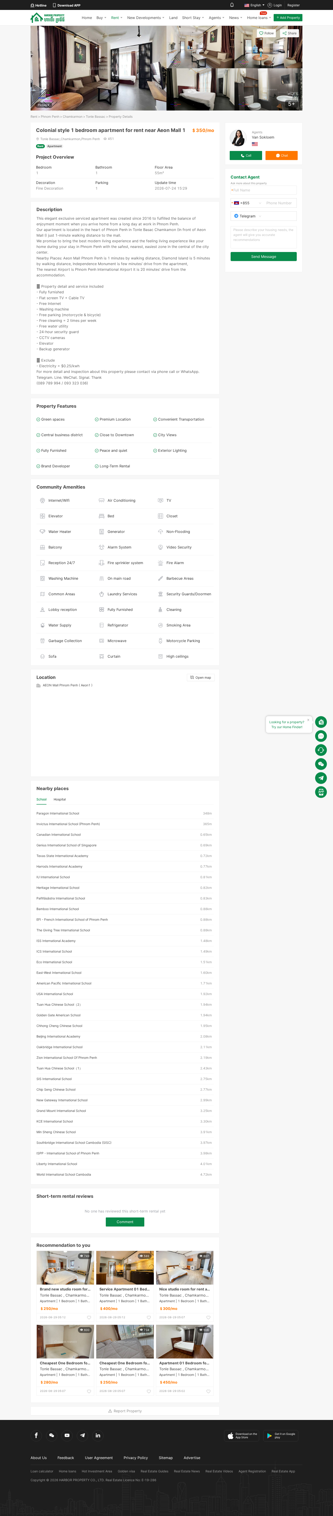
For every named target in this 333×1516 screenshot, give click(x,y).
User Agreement (99, 1457)
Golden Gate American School (58, 1015)
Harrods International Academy (59, 866)
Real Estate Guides (154, 1471)
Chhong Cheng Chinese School (59, 1026)
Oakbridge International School (59, 1047)
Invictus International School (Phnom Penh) (68, 824)
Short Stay (191, 17)
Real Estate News (187, 1471)
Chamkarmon (72, 116)
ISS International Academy (56, 941)
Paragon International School (57, 813)
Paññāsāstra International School (60, 898)
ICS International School (54, 951)
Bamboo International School (57, 909)
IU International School (53, 877)
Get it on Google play (285, 1435)
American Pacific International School (63, 983)
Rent (115, 17)
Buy (100, 17)
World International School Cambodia (63, 1174)
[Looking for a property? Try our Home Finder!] (321, 722)
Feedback (66, 1457)
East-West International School (58, 973)
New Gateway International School (61, 1100)
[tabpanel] (125, 994)
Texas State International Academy (62, 856)
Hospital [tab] (60, 799)
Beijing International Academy (58, 1036)
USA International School (54, 994)
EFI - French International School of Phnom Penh (72, 919)
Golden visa (126, 1471)
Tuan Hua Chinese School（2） (59, 1004)
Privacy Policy (136, 1457)
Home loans (67, 1471)
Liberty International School (56, 1164)
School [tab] (41, 799)
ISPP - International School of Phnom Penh (67, 1153)
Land (173, 17)
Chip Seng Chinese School (55, 1089)
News (234, 17)
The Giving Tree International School (63, 930)
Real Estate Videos (219, 1471)
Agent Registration (252, 1471)
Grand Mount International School (61, 1111)
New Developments (144, 17)
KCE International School (54, 1121)
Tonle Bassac (95, 116)
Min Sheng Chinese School (56, 1132)
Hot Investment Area (97, 1471)
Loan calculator (42, 1471)
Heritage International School (57, 888)
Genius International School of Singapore (66, 845)
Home (87, 17)
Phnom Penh (50, 116)
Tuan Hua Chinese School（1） (59, 1068)
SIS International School (54, 1079)
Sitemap (166, 1457)
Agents (215, 17)
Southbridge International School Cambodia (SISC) (73, 1142)
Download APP (69, 5)
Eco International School (54, 962)
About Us (39, 1457)
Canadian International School (58, 834)
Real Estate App (283, 1471)
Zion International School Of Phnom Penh (66, 1057)
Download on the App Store (246, 1435)
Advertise (192, 1457)
